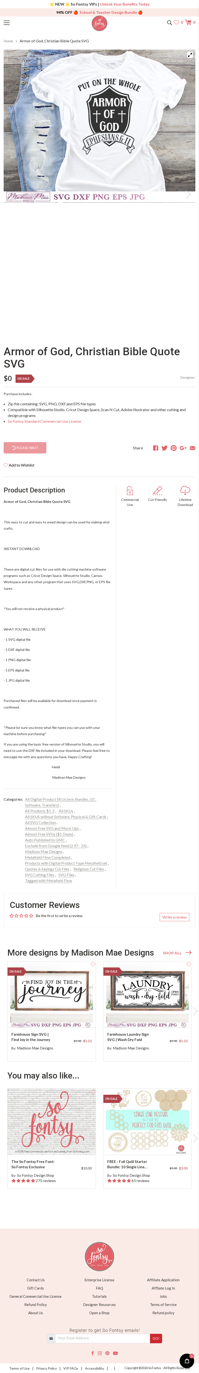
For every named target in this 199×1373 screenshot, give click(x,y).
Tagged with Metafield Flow (48, 880)
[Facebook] (92, 1353)
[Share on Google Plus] (183, 448)
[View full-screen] (190, 55)
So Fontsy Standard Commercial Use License (44, 421)
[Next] (185, 193)
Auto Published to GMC (45, 839)
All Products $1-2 (40, 810)
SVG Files (66, 874)
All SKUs (66, 810)
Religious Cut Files (89, 869)
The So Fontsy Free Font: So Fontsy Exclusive (33, 1164)
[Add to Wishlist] (93, 964)
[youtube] (115, 1353)
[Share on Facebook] (155, 448)
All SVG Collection (40, 822)
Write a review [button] (174, 917)
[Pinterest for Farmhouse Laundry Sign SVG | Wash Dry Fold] (151, 1018)
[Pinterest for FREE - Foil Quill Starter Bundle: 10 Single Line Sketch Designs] (151, 1145)
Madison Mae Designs (43, 851)
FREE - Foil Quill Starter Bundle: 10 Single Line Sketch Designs (127, 1164)
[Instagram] (100, 1353)
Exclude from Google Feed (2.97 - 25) (56, 845)
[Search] (169, 22)
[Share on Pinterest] (174, 448)
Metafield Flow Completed (47, 857)
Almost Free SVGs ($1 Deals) (49, 834)
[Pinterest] (107, 1353)
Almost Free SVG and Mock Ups (52, 828)
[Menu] (28, 22)
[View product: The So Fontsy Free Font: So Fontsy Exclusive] (52, 1122)
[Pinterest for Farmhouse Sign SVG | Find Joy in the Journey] (55, 1018)
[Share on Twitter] (164, 448)
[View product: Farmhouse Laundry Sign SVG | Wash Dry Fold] (147, 994)
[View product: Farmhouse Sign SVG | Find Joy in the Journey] (52, 994)
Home (8, 41)
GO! (156, 1338)
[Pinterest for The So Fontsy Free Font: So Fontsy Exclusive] (55, 1145)
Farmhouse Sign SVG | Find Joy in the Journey (30, 1037)
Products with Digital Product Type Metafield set (66, 863)
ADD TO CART (76, 1018)
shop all (172, 953)
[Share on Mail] (192, 448)
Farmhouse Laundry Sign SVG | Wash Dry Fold (128, 1037)
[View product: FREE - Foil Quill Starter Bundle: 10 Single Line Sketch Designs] (147, 1122)
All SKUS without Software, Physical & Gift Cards (65, 816)
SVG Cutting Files (39, 874)
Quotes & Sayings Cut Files (47, 869)
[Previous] (13, 193)
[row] (99, 1011)
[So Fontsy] (100, 23)
